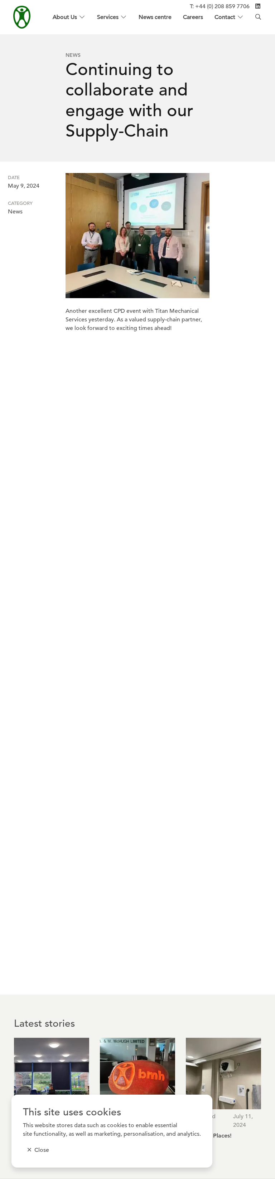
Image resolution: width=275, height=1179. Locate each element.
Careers (193, 17)
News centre (155, 17)
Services (108, 17)
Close (41, 1150)
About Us (65, 17)
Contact (224, 17)
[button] (138, 235)
